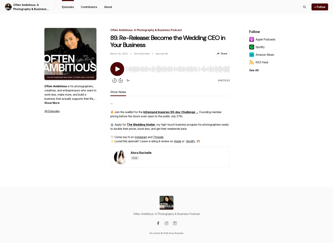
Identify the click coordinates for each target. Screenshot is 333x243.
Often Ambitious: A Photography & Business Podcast (29, 7)
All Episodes (52, 111)
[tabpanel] (170, 124)
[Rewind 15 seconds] (114, 80)
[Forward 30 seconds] (120, 80)
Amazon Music (264, 54)
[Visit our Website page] (175, 223)
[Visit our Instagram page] (166, 223)
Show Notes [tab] (118, 92)
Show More (52, 103)
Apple (177, 141)
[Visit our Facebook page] (158, 223)
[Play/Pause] (117, 69)
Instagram (141, 137)
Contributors (89, 7)
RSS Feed (261, 62)
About (108, 7)
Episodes (68, 7)
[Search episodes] (304, 7)
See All (254, 70)
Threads (158, 137)
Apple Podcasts (265, 39)
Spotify (190, 141)
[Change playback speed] (128, 80)
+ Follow (319, 7)
